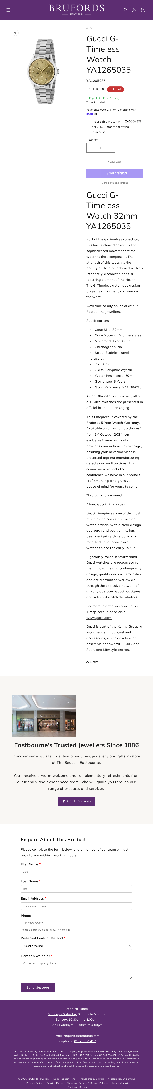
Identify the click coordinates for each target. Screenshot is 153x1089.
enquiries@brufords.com (81, 1036)
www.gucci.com (99, 618)
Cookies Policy (54, 1083)
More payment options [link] (114, 182)
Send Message (38, 987)
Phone (26, 916)
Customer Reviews (78, 1087)
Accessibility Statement (121, 1078)
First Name (31, 864)
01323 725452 (85, 1041)
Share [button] (94, 662)
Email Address (33, 898)
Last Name (31, 881)
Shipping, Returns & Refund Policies (87, 1083)
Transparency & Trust (92, 1078)
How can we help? (37, 956)
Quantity (92, 139)
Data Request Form (64, 1078)
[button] (8, 10)
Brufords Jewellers (39, 1078)
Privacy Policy (34, 1083)
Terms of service (121, 1083)
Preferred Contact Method (43, 938)
